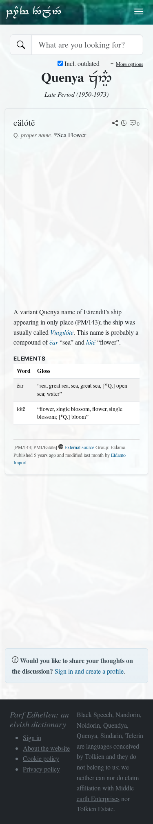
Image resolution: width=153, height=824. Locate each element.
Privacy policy (41, 769)
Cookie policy (41, 758)
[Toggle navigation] (138, 11)
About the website (46, 748)
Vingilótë (61, 332)
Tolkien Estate (95, 808)
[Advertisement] (76, 223)
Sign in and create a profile (89, 671)
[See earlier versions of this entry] (124, 123)
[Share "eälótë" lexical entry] (115, 123)
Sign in (32, 737)
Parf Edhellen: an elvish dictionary (33, 11)
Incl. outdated (81, 63)
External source (79, 447)
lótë (90, 342)
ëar (53, 342)
